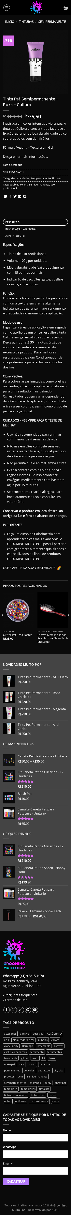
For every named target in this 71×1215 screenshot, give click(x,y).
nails (21, 1064)
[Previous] (3, 622)
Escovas (58, 1046)
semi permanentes (15, 1083)
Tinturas (26, 22)
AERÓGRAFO (54, 1033)
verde (55, 1101)
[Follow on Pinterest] (28, 1010)
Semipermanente (52, 22)
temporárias (28, 1089)
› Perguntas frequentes (20, 995)
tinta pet (44, 1089)
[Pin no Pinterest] (24, 196)
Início (9, 22)
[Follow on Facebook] (6, 1010)
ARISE (55, 1210)
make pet (9, 1064)
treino (52, 1095)
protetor (9, 1076)
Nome (7, 1130)
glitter (24, 1058)
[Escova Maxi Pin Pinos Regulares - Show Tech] (52, 610)
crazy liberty (11, 1046)
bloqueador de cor (23, 1040)
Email (8, 1163)
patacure (44, 1064)
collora (24, 184)
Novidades (23, 178)
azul (6, 1040)
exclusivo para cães (15, 1052)
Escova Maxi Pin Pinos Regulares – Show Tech (52, 636)
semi (20, 1076)
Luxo (52, 1058)
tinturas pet (38, 1095)
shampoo (35, 1083)
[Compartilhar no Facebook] (10, 196)
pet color (29, 1070)
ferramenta (37, 1052)
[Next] (68, 622)
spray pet (60, 1083)
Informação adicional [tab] (21, 229)
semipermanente (39, 184)
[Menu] (6, 7)
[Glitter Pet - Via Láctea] (18, 610)
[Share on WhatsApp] (5, 196)
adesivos (38, 1033)
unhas (7, 1101)
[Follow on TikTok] (21, 1010)
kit (43, 1058)
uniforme (20, 1101)
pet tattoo (44, 1070)
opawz (32, 1064)
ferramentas (54, 1052)
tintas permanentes (15, 1095)
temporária (10, 1089)
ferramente (10, 1058)
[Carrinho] (66, 7)
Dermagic (27, 1046)
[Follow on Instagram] (13, 1010)
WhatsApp (10, 1147)
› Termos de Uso (15, 1000)
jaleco (35, 1058)
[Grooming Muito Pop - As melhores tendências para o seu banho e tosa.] (37, 7)
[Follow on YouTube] (35, 1010)
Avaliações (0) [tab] (15, 235)
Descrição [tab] (12, 222)
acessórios (10, 1033)
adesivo (24, 1033)
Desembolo (43, 1046)
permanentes (12, 1070)
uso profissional (39, 1101)
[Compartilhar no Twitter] (15, 196)
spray (48, 1083)
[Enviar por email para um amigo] (19, 196)
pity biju (58, 1070)
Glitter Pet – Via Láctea (17, 635)
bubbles (14, 184)
